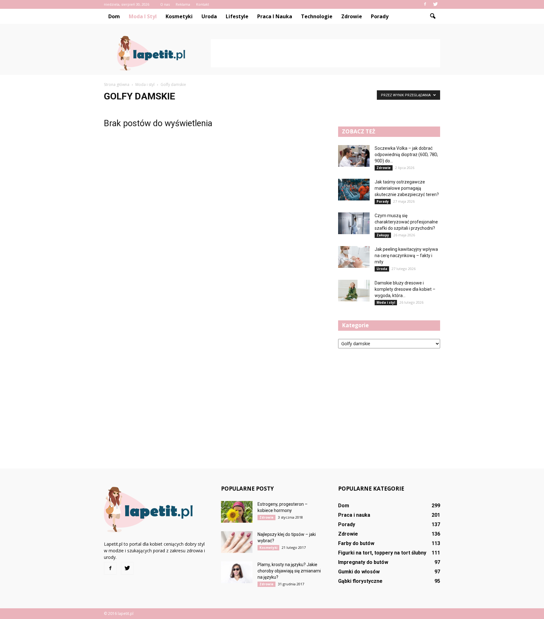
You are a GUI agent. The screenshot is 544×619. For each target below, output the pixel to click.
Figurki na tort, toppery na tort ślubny (382, 553)
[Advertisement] (325, 53)
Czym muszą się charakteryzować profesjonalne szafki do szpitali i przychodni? (406, 222)
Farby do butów (356, 543)
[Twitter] (435, 4)
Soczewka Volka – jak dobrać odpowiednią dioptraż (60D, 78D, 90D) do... (406, 154)
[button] (432, 16)
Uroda (209, 16)
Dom (114, 16)
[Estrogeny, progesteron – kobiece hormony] (236, 512)
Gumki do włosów (359, 572)
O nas (165, 4)
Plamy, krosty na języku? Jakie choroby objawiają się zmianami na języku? (289, 571)
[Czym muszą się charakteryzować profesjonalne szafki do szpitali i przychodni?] (354, 223)
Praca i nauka (274, 16)
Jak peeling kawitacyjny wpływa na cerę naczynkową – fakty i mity (406, 255)
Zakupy (383, 235)
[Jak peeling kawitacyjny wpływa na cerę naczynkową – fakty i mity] (354, 257)
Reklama (183, 4)
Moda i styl (143, 16)
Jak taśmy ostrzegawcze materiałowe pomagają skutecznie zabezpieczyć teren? (407, 188)
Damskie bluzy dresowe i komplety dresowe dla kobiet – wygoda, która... (405, 289)
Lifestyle (237, 16)
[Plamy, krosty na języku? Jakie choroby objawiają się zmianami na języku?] (236, 572)
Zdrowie (351, 16)
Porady (379, 16)
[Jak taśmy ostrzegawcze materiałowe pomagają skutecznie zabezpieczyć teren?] (354, 189)
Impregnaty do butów (363, 562)
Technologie (316, 16)
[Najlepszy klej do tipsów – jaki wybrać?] (236, 542)
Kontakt (202, 4)
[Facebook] (425, 4)
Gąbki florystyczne (360, 581)
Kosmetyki (179, 16)
